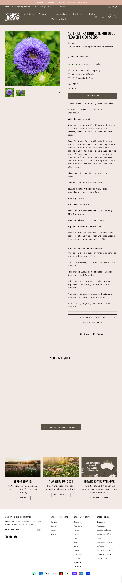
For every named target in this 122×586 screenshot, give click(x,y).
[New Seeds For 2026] (61, 467)
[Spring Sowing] (23, 467)
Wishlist (52, 7)
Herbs (92, 14)
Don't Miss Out (61, 495)
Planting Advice (22, 7)
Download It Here (99, 498)
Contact (62, 7)
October (77, 558)
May (75, 538)
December (78, 566)
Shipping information (92, 317)
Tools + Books (60, 19)
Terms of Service (105, 550)
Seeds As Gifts (104, 534)
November (78, 562)
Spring (54, 522)
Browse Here (22, 498)
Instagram (101, 522)
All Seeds (29, 14)
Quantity (73, 84)
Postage (42, 7)
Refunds (100, 546)
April (76, 534)
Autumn (54, 530)
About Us (9, 7)
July (76, 546)
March (76, 530)
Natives (78, 14)
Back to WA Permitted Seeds (63, 427)
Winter (54, 534)
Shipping (86, 47)
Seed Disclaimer (92, 323)
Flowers (44, 14)
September (78, 554)
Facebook (101, 526)
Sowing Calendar (104, 530)
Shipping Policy (104, 542)
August (77, 550)
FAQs (35, 7)
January (77, 522)
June (76, 542)
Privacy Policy (104, 554)
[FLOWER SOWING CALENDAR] (99, 467)
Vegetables (61, 14)
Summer (54, 526)
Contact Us (102, 558)
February (78, 526)
